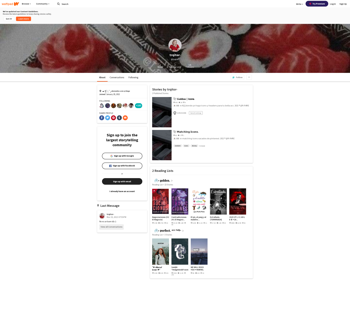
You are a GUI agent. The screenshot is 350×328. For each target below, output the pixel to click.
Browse (25, 3)
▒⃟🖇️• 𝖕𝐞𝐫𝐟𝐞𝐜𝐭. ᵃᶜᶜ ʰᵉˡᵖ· (166, 230)
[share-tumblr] (119, 117)
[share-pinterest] (113, 117)
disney (194, 146)
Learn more (23, 18)
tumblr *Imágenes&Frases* (179, 268)
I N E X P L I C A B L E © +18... (237, 218)
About (102, 77)
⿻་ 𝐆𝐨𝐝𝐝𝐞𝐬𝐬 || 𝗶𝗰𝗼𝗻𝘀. (184, 98)
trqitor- (110, 214)
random (178, 146)
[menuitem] (237, 77)
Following (133, 77)
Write (299, 4)
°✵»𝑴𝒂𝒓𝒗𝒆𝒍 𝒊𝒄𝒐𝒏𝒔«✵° (157, 268)
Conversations (117, 77)
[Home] (10, 4)
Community (42, 3)
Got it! (9, 18)
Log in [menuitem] (333, 3)
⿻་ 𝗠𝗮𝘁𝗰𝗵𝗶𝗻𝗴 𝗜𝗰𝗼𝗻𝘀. (186, 131)
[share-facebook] (101, 117)
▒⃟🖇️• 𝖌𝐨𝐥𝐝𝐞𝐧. (161, 180)
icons (186, 146)
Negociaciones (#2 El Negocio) (160, 218)
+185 (138, 105)
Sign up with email (122, 181)
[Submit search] (58, 4)
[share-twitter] (107, 117)
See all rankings (195, 113)
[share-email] (125, 117)
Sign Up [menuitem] (343, 3)
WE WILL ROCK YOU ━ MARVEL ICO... (197, 268)
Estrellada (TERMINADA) (216, 218)
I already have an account (122, 191)
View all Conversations (111, 226)
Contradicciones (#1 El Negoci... (178, 218)
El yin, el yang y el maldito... (198, 218)
